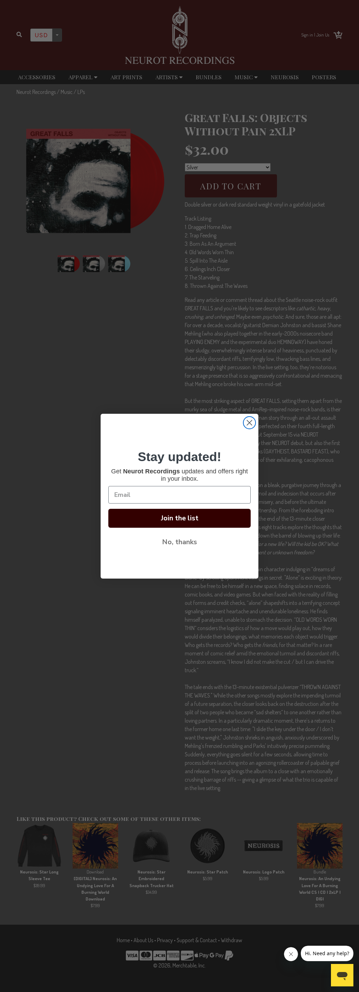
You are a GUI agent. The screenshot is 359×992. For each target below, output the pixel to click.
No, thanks (179, 542)
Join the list (179, 518)
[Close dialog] (249, 423)
